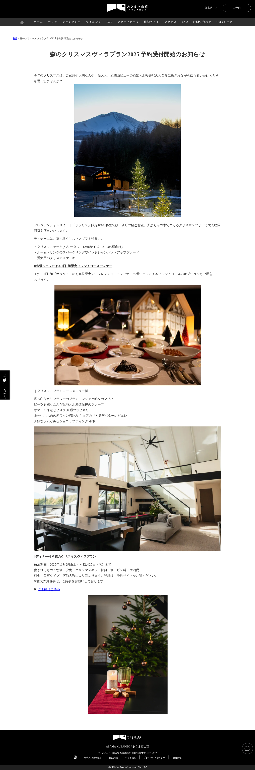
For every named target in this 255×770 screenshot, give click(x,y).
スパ (109, 22)
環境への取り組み (93, 757)
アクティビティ (128, 22)
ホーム (38, 22)
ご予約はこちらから (5, 385)
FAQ (185, 22)
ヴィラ (53, 22)
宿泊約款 (113, 757)
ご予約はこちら (49, 589)
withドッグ (225, 22)
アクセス (171, 22)
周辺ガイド (152, 22)
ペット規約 (130, 757)
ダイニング (93, 22)
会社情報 (177, 757)
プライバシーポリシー (154, 757)
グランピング (71, 22)
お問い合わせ (202, 22)
